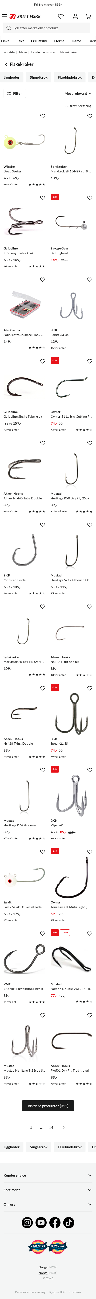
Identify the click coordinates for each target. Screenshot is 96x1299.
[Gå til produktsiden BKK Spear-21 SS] (71, 714)
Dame (76, 41)
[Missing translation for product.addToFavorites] (42, 116)
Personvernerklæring (30, 1292)
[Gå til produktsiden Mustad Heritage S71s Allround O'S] (71, 550)
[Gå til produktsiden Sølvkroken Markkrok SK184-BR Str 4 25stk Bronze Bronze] (24, 632)
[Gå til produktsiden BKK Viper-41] (71, 796)
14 (51, 1127)
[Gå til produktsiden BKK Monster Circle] (24, 550)
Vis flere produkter (48, 1106)
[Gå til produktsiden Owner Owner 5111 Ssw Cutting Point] (71, 387)
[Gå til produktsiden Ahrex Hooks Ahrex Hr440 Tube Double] (24, 469)
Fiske (5, 41)
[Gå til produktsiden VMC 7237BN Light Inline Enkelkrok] (24, 959)
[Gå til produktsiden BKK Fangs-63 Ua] (71, 305)
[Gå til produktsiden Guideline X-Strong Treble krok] (24, 223)
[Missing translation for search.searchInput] (7, 28)
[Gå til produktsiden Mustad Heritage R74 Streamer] (24, 796)
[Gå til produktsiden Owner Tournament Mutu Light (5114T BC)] (71, 877)
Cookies (75, 1292)
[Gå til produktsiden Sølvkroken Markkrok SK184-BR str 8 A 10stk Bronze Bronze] (71, 142)
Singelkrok (39, 77)
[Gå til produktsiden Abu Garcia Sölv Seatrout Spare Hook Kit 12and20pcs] (24, 305)
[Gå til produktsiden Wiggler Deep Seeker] (24, 142)
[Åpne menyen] (4, 16)
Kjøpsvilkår (57, 1292)
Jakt (20, 41)
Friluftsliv (39, 41)
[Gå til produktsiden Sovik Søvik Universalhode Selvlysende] (24, 877)
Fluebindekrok (70, 77)
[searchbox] (50, 28)
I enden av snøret (43, 52)
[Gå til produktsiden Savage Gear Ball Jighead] (71, 223)
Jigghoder (12, 77)
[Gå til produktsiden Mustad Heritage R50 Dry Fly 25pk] (71, 469)
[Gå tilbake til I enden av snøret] (7, 64)
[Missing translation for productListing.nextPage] (63, 1127)
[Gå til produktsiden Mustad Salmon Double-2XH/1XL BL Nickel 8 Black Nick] (71, 959)
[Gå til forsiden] (25, 16)
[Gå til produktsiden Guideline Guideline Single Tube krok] (24, 387)
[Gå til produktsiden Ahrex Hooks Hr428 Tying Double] (24, 714)
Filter (17, 93)
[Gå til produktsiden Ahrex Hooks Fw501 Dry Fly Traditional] (71, 1041)
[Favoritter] (61, 16)
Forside (9, 52)
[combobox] (46, 28)
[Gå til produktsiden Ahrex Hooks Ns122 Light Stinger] (71, 632)
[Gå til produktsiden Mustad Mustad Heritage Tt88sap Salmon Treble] (24, 1041)
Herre (59, 41)
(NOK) (48, 1267)
